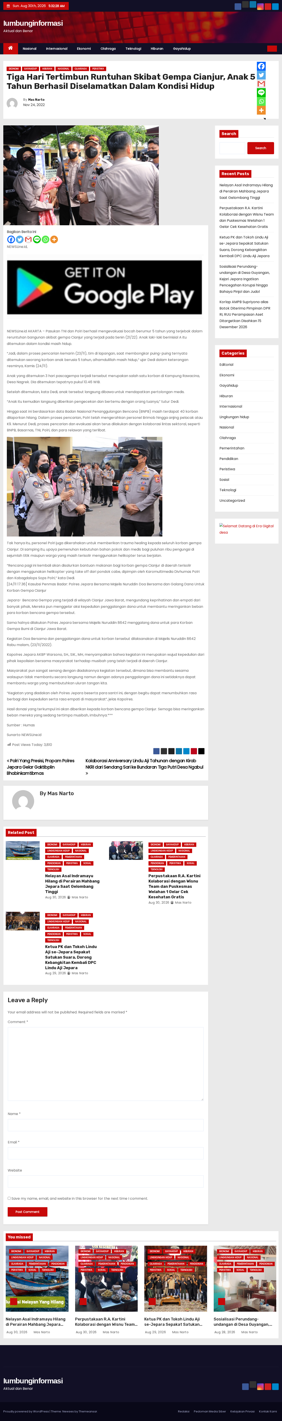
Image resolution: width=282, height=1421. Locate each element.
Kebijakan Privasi (242, 1411)
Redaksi (183, 1411)
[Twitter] (20, 239)
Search (229, 133)
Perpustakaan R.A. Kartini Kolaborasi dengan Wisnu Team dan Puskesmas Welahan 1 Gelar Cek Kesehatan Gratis (174, 886)
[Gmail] (28, 239)
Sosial (87, 863)
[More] (54, 239)
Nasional (30, 48)
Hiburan (157, 48)
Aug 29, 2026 (55, 973)
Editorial (226, 364)
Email (14, 1142)
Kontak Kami (268, 1411)
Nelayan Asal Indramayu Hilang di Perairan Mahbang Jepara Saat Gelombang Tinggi (72, 883)
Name (14, 1113)
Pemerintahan (73, 857)
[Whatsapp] (45, 239)
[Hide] (265, 119)
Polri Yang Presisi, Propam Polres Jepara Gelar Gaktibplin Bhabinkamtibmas (40, 767)
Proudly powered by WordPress (26, 1411)
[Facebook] (11, 239)
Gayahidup (182, 48)
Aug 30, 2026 (55, 897)
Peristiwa (98, 68)
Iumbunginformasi (33, 23)
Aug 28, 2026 (225, 1332)
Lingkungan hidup (58, 850)
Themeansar (88, 1411)
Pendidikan (54, 863)
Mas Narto (36, 100)
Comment (18, 1021)
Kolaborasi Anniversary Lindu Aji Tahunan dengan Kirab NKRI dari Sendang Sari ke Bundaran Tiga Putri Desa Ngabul (144, 764)
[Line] (37, 239)
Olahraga (108, 48)
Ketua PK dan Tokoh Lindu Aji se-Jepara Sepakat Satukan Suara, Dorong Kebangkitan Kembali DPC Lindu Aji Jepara (71, 957)
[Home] (10, 48)
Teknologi (133, 48)
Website (15, 1170)
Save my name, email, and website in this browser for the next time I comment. (79, 1198)
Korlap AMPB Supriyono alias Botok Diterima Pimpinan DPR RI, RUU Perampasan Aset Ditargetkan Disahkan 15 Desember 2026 (244, 314)
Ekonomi (84, 48)
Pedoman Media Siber (210, 1411)
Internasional (57, 48)
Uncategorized (232, 500)
